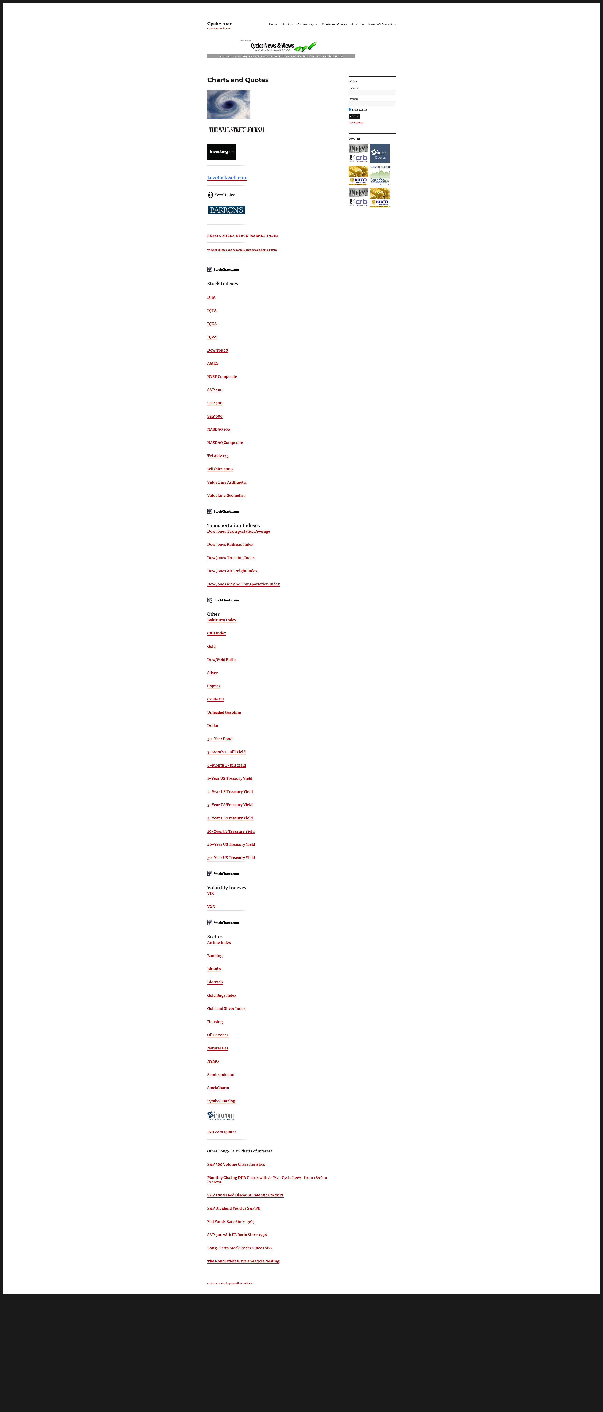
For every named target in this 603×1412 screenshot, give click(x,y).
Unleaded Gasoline (224, 712)
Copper (213, 686)
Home (273, 24)
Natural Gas (217, 1048)
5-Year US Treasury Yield (230, 818)
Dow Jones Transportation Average (238, 531)
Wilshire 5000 (220, 469)
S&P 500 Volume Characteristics (236, 1164)
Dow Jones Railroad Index (230, 544)
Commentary (305, 24)
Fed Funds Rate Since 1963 (231, 1221)
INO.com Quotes (221, 1132)
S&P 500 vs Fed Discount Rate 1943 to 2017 (245, 1195)
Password (353, 99)
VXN (211, 906)
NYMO (213, 1061)
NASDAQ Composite (225, 442)
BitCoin (214, 969)
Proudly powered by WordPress (236, 1283)
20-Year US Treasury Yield (231, 844)
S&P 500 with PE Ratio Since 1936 (237, 1234)
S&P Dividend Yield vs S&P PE (234, 1208)
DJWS (212, 337)
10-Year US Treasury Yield (231, 831)
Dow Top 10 (217, 350)
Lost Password (356, 122)
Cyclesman (220, 23)
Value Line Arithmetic (227, 482)
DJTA (212, 310)
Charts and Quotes (334, 24)
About (285, 24)
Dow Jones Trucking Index (231, 557)
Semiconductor (221, 1074)
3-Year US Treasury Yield (230, 805)
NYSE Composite (222, 376)
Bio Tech (215, 982)
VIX (210, 893)
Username (354, 88)
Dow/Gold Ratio (221, 659)
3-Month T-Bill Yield (226, 752)
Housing (215, 1021)
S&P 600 (215, 416)
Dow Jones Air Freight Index (232, 571)
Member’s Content (380, 24)
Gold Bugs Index (221, 995)
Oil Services (217, 1035)
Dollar (213, 725)
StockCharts (218, 1087)
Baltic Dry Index (221, 620)
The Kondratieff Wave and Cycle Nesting (243, 1261)
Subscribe (357, 24)
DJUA (212, 323)
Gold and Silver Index (226, 1008)
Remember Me (359, 109)
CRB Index (216, 633)
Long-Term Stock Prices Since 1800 (239, 1248)
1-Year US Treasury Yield (229, 778)
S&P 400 (215, 390)
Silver (212, 672)
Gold (211, 646)
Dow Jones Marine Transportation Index (243, 584)
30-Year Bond (219, 738)
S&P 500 (214, 403)
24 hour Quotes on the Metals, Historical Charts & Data (242, 250)
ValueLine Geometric (226, 495)
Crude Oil (215, 699)
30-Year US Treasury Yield (231, 857)
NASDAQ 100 (218, 429)
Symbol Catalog (221, 1101)
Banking (215, 955)
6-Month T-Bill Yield (226, 765)
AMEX (212, 363)
